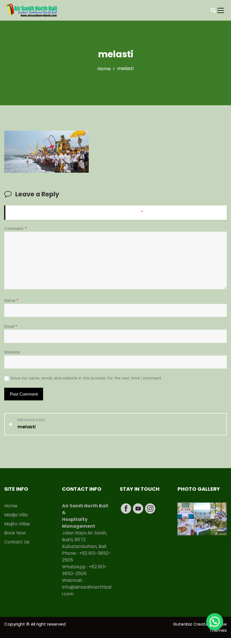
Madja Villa (16, 515)
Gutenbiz (183, 624)
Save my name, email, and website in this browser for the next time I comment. (86, 378)
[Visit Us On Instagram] (150, 508)
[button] (214, 621)
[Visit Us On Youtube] (138, 508)
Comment (15, 228)
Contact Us (16, 542)
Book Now (15, 533)
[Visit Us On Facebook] (126, 508)
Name (11, 300)
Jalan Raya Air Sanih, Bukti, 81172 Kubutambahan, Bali (84, 540)
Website (12, 352)
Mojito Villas (17, 524)
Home (10, 506)
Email (10, 326)
